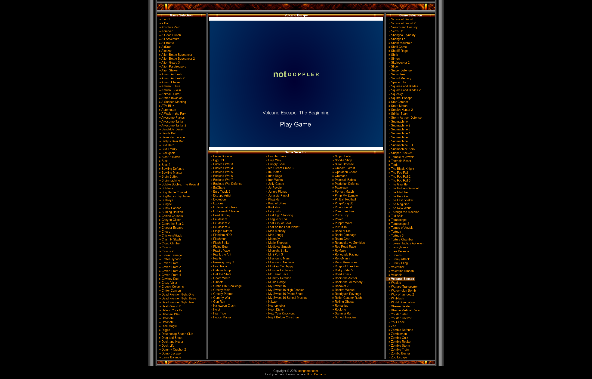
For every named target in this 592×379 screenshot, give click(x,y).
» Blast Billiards (169, 157)
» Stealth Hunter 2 (400, 109)
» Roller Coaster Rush (346, 297)
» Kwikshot (273, 207)
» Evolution (218, 199)
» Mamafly (272, 238)
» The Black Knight (401, 168)
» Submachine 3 (399, 129)
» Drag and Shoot (170, 337)
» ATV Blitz (166, 106)
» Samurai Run (341, 313)
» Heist (215, 309)
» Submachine (398, 121)
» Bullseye (165, 200)
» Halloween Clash (222, 305)
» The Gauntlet (398, 184)
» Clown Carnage (170, 255)
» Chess (164, 231)
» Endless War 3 (221, 164)
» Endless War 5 (221, 172)
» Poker (337, 219)
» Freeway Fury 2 (222, 262)
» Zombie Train (398, 349)
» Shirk (393, 54)
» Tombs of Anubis (400, 227)
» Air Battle (166, 43)
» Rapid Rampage (343, 235)
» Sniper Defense (400, 70)
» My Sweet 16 (275, 286)
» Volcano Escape (401, 278)
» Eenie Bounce (221, 156)
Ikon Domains (316, 374)
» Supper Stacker (400, 153)
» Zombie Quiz (398, 337)
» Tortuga (394, 231)
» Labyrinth (273, 211)
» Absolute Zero (169, 27)
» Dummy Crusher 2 (172, 349)
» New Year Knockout (280, 313)
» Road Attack (341, 274)
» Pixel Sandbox (342, 211)
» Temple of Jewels (401, 157)
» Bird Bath (166, 145)
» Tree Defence (398, 251)
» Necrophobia (275, 305)
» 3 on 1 (164, 19)
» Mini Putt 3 (274, 254)
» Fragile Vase (220, 250)
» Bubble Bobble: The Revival (178, 184)
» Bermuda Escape (171, 137)
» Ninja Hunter (341, 156)
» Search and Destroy (403, 27)
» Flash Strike (219, 242)
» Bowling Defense (171, 168)
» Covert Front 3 (169, 271)
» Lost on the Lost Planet (282, 227)
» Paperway (339, 187)
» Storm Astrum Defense (405, 117)
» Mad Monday (275, 231)
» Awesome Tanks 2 (172, 125)
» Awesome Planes (171, 117)
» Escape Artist (220, 195)
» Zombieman (397, 334)
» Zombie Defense (400, 330)
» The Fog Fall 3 (399, 180)
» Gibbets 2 (218, 282)
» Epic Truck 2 (220, 191)
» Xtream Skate (399, 306)
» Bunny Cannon (169, 208)
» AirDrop (164, 47)
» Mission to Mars (277, 258)
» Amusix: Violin (169, 90)
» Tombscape (397, 220)
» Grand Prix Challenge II (227, 286)
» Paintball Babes (343, 180)
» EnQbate (217, 187)
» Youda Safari (398, 314)
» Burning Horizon (170, 212)
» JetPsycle (273, 187)
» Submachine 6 (399, 141)
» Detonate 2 (167, 322)
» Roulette (338, 309)
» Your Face (396, 322)
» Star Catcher (398, 102)
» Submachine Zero (401, 149)
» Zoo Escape (397, 357)
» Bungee (165, 204)
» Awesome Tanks (171, 121)
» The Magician (398, 204)
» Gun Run (217, 301)
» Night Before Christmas (282, 317)
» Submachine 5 (399, 137)
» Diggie (164, 330)
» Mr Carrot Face (276, 274)
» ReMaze (338, 250)
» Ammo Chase (169, 82)
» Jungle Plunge (276, 191)
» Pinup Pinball (341, 207)
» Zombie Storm (399, 345)
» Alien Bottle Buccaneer (175, 54)
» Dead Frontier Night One (176, 294)
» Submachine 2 (399, 125)
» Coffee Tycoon (169, 259)
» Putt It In (339, 227)
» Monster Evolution (279, 270)
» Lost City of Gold (278, 223)
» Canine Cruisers (170, 216)
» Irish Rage (273, 176)
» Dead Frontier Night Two (176, 302)
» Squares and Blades (403, 86)
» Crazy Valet (167, 282)
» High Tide (218, 313)
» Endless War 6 (221, 176)
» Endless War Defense (226, 183)
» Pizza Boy (340, 215)
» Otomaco (339, 176)
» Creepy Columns (171, 286)
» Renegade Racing (344, 254)
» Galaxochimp (220, 270)
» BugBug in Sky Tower (174, 196)
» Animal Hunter (169, 94)
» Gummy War (220, 297)
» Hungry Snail (275, 164)
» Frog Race (218, 266)
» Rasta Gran (340, 238)
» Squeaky (395, 94)
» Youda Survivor (399, 318)
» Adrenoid (165, 31)
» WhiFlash (396, 298)
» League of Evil (276, 219)
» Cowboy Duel (168, 278)
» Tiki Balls (396, 216)
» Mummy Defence (278, 278)
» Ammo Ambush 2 (171, 78)
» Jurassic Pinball (277, 195)
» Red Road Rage (343, 246)
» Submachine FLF (401, 145)
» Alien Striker (168, 70)
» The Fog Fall (398, 172)
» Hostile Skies (275, 156)
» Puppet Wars (341, 223)
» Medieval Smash (278, 246)
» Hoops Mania (220, 317)
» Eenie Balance (169, 357)
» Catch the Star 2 (171, 223)
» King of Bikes (275, 203)
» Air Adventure (168, 39)
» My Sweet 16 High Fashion (284, 290)
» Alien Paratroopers (172, 66)
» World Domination (401, 302)
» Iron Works (274, 180)
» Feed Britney (220, 215)
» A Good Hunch (169, 35)
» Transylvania (398, 247)
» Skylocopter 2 (399, 62)
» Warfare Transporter (403, 286)
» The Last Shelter (400, 200)
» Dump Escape (169, 353)
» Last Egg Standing (279, 215)
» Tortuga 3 (396, 235)
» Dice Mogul (167, 326)
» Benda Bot (167, 133)
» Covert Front (168, 263)
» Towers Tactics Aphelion (405, 243)
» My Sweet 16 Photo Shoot (284, 294)
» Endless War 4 (221, 168)
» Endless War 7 (221, 180)
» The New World (399, 208)
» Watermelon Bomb (402, 290)
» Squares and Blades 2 (404, 90)
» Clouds (164, 247)
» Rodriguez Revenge (346, 294)
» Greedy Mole (220, 290)
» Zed (392, 326)
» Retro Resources (344, 262)
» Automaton (167, 109)
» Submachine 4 (399, 133)
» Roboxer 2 (339, 286)
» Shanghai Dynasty (402, 35)
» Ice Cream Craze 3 (279, 168)
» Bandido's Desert (171, 129)
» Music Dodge (275, 282)
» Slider (393, 66)
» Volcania (395, 275)
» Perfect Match (342, 191)
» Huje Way (273, 160)
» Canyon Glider (169, 220)
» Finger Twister (221, 231)
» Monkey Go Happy (279, 266)
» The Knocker (398, 196)
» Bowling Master (170, 172)
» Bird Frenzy (167, 149)
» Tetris (393, 164)
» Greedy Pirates (221, 294)
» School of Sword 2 (402, 23)
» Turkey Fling (398, 263)
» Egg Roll (217, 160)
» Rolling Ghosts (343, 301)
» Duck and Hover (170, 341)
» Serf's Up (395, 31)
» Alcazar (165, 50)
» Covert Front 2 (169, 267)
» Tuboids (395, 255)
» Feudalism (218, 219)
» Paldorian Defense (345, 183)
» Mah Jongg (274, 235)
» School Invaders (344, 317)
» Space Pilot (397, 82)
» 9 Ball (163, 23)
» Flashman (218, 238)
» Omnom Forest (343, 168)
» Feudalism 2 (220, 223)
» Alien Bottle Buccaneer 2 (176, 58)
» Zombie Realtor (399, 341)
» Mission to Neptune (279, 262)
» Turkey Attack (399, 259)
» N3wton (271, 301)
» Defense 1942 (169, 314)
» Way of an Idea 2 (401, 294)
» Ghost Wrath (220, 278)
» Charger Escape (170, 227)
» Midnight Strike (276, 250)
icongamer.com (308, 371)
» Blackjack (166, 153)
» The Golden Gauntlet (403, 188)
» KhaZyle (272, 199)
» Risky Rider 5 (342, 270)
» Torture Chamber (400, 239)
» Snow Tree (396, 74)
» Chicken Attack (170, 235)
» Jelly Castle (274, 183)
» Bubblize (165, 188)
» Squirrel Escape (400, 98)
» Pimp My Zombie (344, 195)
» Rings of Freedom (345, 266)
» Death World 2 (169, 306)
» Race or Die (341, 231)
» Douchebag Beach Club (175, 334)
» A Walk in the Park (172, 113)
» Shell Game (397, 47)
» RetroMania (340, 258)
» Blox (163, 161)
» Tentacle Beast (399, 161)
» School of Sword (400, 19)
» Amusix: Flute (169, 86)
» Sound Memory (399, 78)
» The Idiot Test (399, 192)
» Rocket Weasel (343, 290)
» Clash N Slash (169, 239)
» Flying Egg (219, 246)
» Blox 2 (164, 164)
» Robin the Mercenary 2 (348, 282)
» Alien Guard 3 (169, 62)
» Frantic (216, 258)
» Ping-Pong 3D (342, 203)
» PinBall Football (343, 199)
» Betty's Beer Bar (171, 141)
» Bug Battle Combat (172, 192)
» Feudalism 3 (220, 227)
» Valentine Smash (401, 271)
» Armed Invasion (170, 98)
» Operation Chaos (344, 172)
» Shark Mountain (400, 43)
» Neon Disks (274, 309)
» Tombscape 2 (398, 223)
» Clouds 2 (165, 251)
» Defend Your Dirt (171, 310)
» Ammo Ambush (170, 74)
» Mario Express (276, 242)
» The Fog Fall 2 (399, 176)
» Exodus (216, 203)
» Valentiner (396, 267)
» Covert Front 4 (169, 275)
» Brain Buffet (168, 176)
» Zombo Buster (399, 353)
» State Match (397, 106)
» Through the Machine (403, 212)
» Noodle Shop (341, 160)
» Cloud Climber (169, 243)
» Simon (394, 58)
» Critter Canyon (169, 290)
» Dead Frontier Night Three (177, 298)
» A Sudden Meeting (172, 102)
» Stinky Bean (397, 113)
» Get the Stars (220, 274)
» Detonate (166, 318)
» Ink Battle (273, 172)
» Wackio (394, 282)
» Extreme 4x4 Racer (224, 211)
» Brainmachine (169, 180)
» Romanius (339, 305)
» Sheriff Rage (398, 50)
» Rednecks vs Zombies (348, 242)
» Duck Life (166, 345)
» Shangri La (396, 39)
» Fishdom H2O (221, 235)
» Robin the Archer (344, 278)
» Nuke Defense (342, 164)
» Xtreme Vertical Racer (404, 310)
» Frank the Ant (220, 254)
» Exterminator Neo (223, 207)
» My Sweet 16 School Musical (286, 297)
